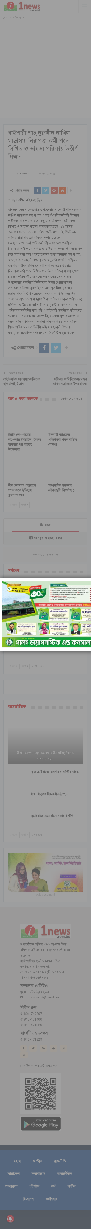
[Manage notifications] (10, 1218)
